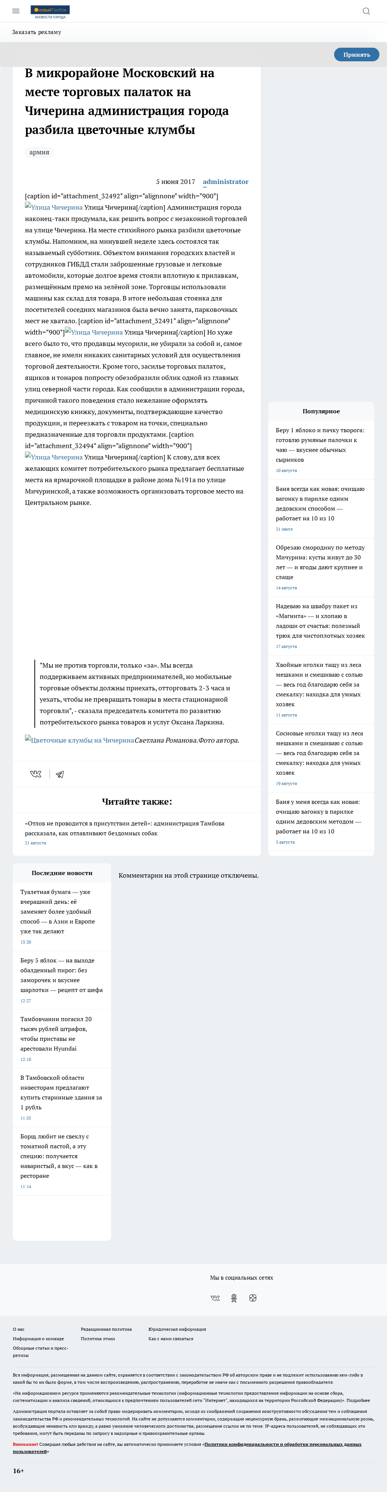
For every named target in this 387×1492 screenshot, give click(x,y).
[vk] (36, 774)
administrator (226, 181)
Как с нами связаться (171, 1338)
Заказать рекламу (36, 32)
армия (39, 152)
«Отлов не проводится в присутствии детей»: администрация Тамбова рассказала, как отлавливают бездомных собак (124, 832)
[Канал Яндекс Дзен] (252, 1298)
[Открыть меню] (16, 11)
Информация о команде (38, 1338)
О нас (19, 1329)
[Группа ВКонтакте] (215, 1298)
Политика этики (98, 1338)
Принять (357, 54)
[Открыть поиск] (366, 11)
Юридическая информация (177, 1329)
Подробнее (358, 1400)
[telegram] (62, 774)
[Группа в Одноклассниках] (233, 1298)
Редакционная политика (106, 1329)
